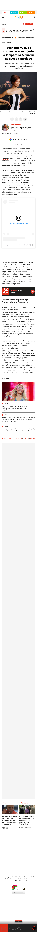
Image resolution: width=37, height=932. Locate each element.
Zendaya (5, 177)
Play (34, 928)
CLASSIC (13, 12)
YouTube (14, 836)
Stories (30, 836)
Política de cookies (10, 879)
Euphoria (4, 438)
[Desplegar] (18, 921)
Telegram (25, 119)
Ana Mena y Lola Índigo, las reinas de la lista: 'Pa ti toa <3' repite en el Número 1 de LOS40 (18, 430)
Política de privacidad (28, 877)
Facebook (12, 119)
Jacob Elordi (14, 177)
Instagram (6, 836)
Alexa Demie (24, 177)
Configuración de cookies (25, 879)
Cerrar (34, 30)
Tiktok (10, 836)
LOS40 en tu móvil (12, 881)
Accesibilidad (16, 877)
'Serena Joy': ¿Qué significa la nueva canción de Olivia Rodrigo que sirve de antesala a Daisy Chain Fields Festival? (18, 419)
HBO (10, 438)
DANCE (22, 12)
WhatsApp (20, 119)
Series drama (18, 438)
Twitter (16, 119)
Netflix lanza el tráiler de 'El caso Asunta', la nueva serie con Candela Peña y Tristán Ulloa (27, 820)
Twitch (26, 836)
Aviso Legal (6, 877)
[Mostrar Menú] (3, 17)
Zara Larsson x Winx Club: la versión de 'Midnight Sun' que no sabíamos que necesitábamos (15, 408)
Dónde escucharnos (24, 881)
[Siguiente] (34, 38)
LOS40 (5, 12)
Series (9, 42)
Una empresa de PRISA (18, 887)
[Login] (34, 17)
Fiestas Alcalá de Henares (27, 38)
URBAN (30, 12)
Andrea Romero (16, 124)
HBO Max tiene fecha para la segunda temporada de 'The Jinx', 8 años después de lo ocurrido (9, 820)
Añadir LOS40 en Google (20, 139)
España (4, 24)
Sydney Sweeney (8, 180)
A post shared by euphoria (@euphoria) (18, 245)
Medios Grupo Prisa (19, 892)
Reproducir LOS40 (33, 292)
